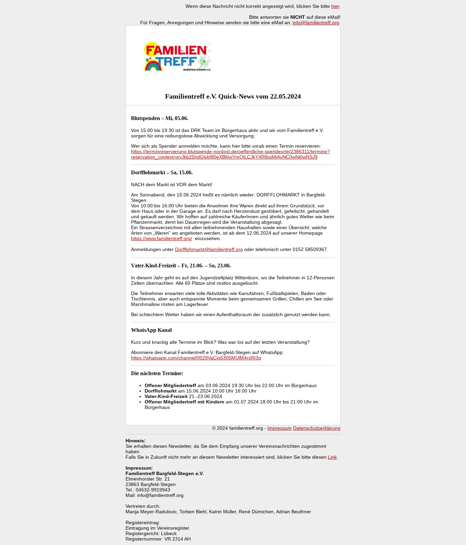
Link (332, 457)
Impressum (279, 428)
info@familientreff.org (316, 22)
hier (335, 6)
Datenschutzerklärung (316, 428)
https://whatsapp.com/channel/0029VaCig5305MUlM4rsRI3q (196, 357)
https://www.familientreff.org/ (161, 238)
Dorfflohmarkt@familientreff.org (209, 249)
